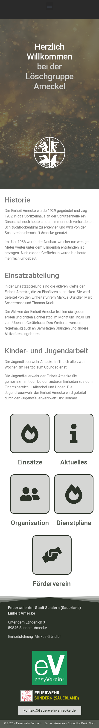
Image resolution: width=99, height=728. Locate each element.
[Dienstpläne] (73, 494)
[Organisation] (30, 494)
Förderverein (52, 584)
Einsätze (29, 462)
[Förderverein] (52, 555)
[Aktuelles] (73, 433)
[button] (49, 6)
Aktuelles (73, 462)
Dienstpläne (73, 523)
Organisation (30, 523)
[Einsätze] (30, 433)
